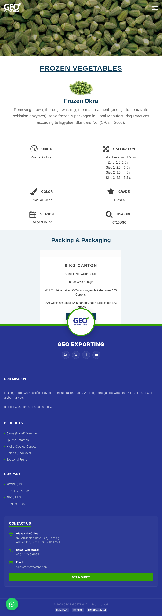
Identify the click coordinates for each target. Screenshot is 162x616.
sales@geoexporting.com (32, 566)
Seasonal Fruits (16, 459)
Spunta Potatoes (17, 440)
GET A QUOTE (81, 577)
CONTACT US (15, 504)
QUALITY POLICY (18, 491)
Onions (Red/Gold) (18, 453)
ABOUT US (13, 497)
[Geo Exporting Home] (12, 8)
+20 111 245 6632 (27, 554)
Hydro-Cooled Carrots (21, 446)
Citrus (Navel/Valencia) (21, 433)
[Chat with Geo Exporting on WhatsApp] (12, 604)
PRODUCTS (14, 484)
